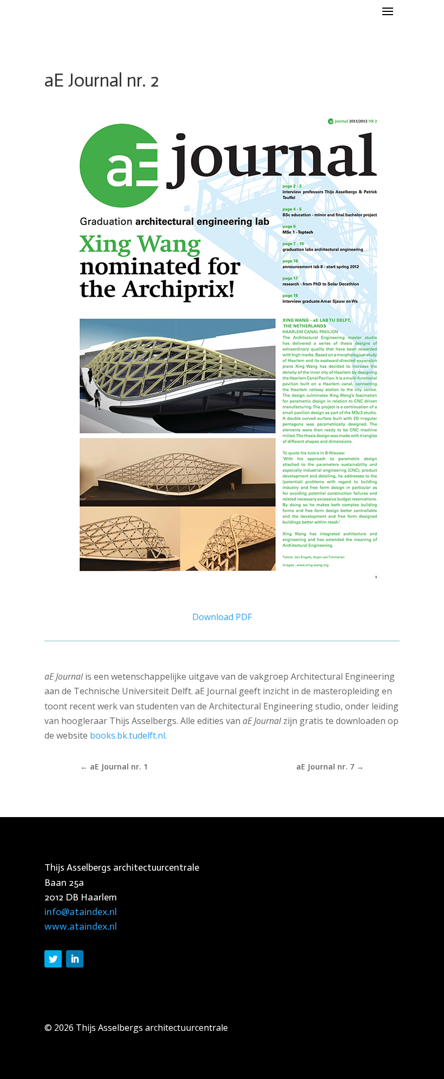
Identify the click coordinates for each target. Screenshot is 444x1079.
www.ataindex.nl (80, 926)
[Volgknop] (53, 959)
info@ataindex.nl (80, 912)
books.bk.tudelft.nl (127, 735)
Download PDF (222, 617)
